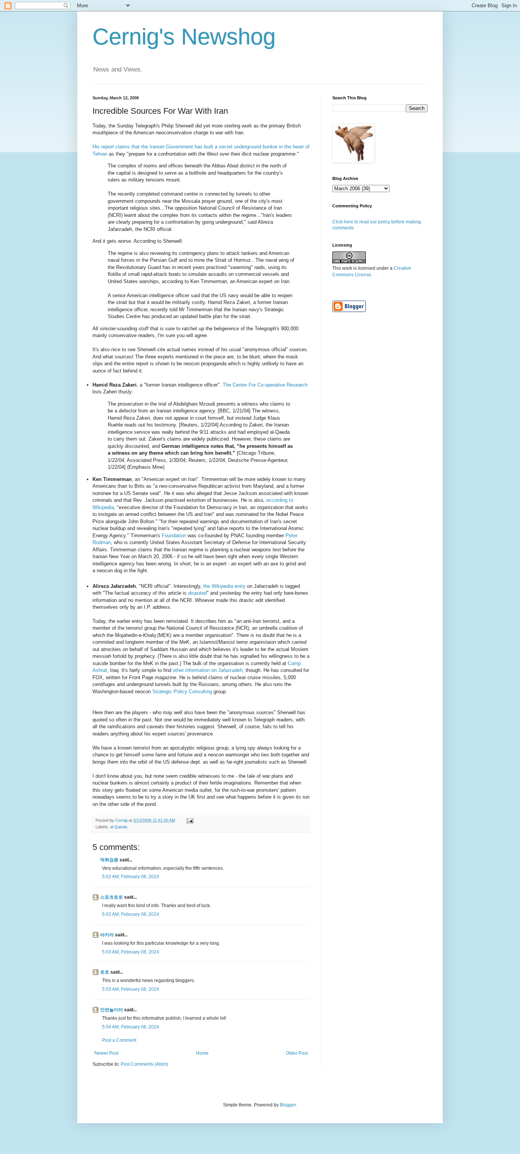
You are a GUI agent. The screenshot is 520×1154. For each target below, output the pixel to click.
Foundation (174, 535)
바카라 (107, 935)
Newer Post (106, 1053)
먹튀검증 (109, 860)
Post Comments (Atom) (144, 1064)
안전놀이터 (111, 1009)
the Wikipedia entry (224, 586)
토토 (104, 972)
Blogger (288, 1105)
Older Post (297, 1053)
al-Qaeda (118, 827)
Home (202, 1053)
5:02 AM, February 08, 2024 (130, 876)
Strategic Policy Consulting (182, 691)
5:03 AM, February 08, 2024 (130, 952)
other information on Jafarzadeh (207, 670)
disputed (197, 593)
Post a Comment (119, 1040)
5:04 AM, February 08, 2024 (130, 1027)
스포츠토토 (111, 897)
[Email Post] (190, 820)
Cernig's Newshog (184, 36)
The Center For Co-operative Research (265, 385)
